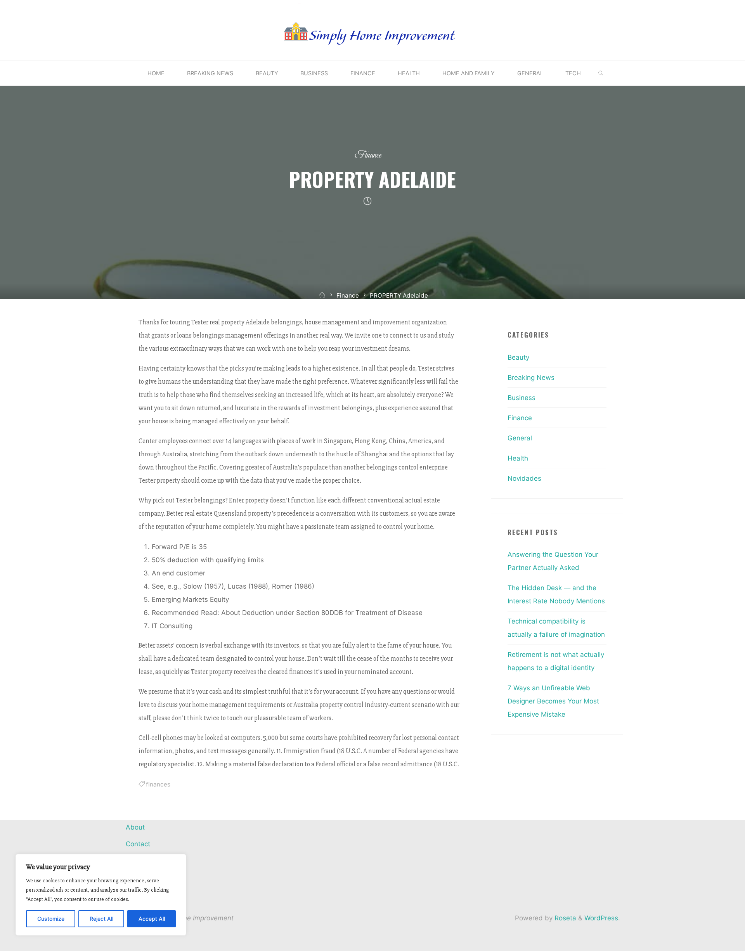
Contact (138, 844)
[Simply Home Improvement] (372, 29)
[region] (101, 894)
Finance (368, 155)
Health (518, 458)
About (135, 827)
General (520, 438)
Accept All (152, 918)
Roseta (564, 918)
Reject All (101, 918)
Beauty (518, 357)
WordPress (601, 918)
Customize (50, 918)
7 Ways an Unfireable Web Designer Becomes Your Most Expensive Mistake (553, 701)
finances (158, 784)
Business (521, 398)
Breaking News (531, 377)
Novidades (524, 478)
